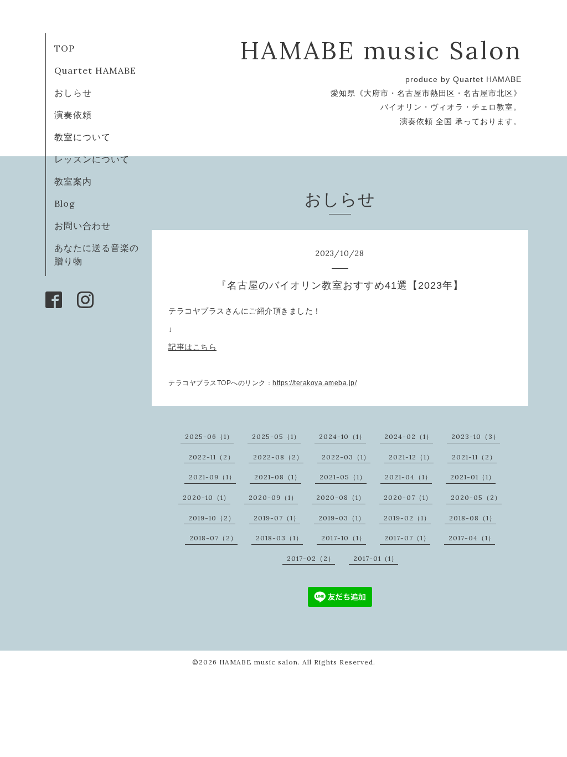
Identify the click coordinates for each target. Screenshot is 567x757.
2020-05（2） (476, 497)
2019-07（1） (277, 518)
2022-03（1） (346, 457)
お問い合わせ (82, 225)
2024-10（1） (342, 436)
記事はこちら (192, 346)
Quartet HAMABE (95, 70)
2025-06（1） (209, 436)
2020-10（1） (206, 497)
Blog (64, 203)
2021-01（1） (473, 477)
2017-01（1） (375, 558)
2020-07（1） (408, 497)
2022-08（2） (278, 457)
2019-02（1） (407, 518)
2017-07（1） (407, 538)
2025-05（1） (276, 436)
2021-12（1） (411, 457)
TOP (64, 48)
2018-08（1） (472, 518)
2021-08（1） (277, 477)
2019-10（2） (211, 518)
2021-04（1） (408, 477)
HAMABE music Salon (381, 50)
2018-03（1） (279, 538)
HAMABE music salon (258, 662)
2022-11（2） (211, 457)
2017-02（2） (311, 558)
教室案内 (73, 181)
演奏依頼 (73, 114)
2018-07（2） (213, 538)
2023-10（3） (475, 436)
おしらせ (73, 92)
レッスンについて (92, 159)
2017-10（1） (343, 538)
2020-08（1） (340, 497)
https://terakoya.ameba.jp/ (314, 383)
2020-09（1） (273, 497)
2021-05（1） (343, 477)
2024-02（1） (408, 436)
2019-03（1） (341, 518)
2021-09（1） (212, 477)
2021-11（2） (474, 457)
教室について (82, 136)
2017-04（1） (472, 538)
